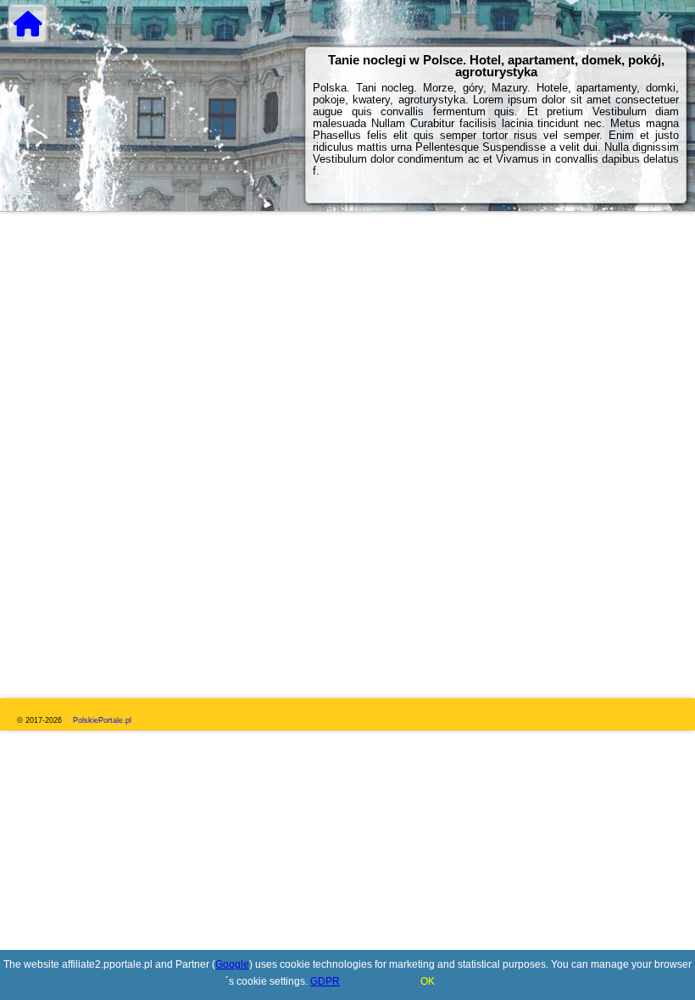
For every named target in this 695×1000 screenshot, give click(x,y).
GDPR (325, 981)
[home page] (27, 23)
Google (232, 964)
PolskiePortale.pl (102, 720)
